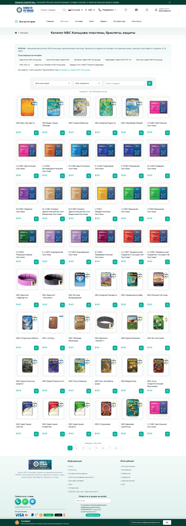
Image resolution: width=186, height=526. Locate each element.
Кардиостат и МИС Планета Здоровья (86, 64)
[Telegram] (32, 501)
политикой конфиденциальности (91, 510)
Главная (50, 21)
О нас (71, 466)
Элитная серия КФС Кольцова (149, 59)
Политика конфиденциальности (81, 477)
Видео (103, 21)
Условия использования (78, 473)
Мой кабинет (127, 470)
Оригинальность (91, 491)
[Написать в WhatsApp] (25, 501)
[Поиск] (149, 83)
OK (167, 522)
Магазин (64, 21)
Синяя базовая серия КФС (58, 59)
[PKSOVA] (25, 10)
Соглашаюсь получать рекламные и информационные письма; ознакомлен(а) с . (94, 508)
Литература (119, 21)
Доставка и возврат (76, 481)
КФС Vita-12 (25, 64)
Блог (91, 21)
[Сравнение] (136, 10)
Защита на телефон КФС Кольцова (49, 64)
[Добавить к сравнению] (33, 112)
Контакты (136, 21)
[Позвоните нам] (18, 501)
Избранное (126, 473)
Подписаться (93, 515)
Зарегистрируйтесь (25, 2)
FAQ (123, 484)
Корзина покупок (128, 481)
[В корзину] (36, 132)
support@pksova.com (23, 507)
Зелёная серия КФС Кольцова (87, 59)
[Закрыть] (169, 2)
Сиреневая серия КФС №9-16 (118, 59)
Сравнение (126, 477)
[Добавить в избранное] (26, 112)
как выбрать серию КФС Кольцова (74, 70)
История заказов (128, 466)
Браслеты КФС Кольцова (30, 59)
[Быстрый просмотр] (20, 112)
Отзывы (79, 21)
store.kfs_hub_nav (76, 491)
